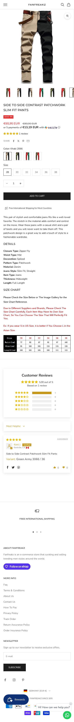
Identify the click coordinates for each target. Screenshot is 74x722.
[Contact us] (67, 715)
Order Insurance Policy (15, 630)
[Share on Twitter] (18, 141)
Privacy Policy (10, 613)
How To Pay (10, 607)
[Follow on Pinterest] (23, 680)
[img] (13, 439)
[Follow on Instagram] (14, 680)
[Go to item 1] (8, 92)
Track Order (9, 619)
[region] (37, 517)
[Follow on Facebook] (5, 680)
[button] (37, 127)
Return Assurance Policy (16, 624)
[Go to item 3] (30, 92)
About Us (8, 596)
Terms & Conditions (14, 590)
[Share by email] (28, 141)
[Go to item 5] (52, 92)
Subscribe (14, 667)
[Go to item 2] (19, 92)
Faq (5, 584)
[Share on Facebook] (13, 141)
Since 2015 (47, 698)
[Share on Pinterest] (23, 141)
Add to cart (37, 196)
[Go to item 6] (63, 92)
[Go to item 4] (41, 92)
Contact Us (9, 601)
